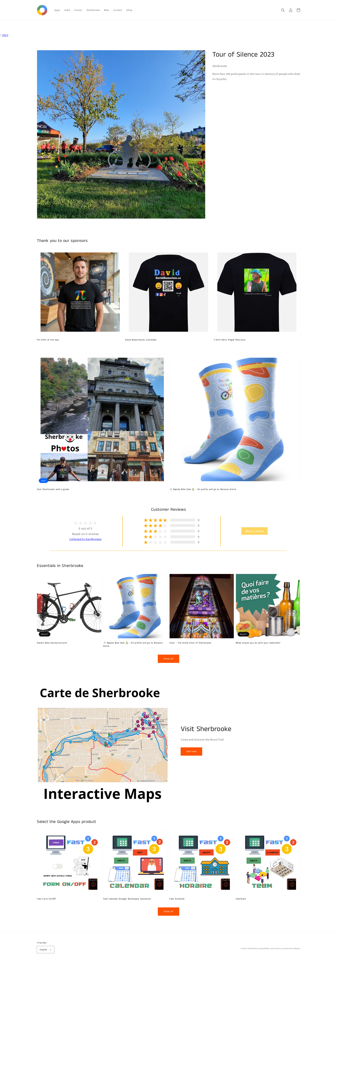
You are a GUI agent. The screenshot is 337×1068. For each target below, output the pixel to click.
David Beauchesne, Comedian (141, 340)
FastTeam (241, 899)
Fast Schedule (177, 899)
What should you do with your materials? (258, 643)
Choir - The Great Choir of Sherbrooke (190, 643)
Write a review (254, 531)
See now (191, 751)
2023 (5, 35)
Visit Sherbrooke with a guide (53, 489)
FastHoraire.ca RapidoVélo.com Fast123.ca (265, 948)
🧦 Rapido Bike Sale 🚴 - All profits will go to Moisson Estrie (202, 489)
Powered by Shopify (291, 948)
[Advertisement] (105, 1015)
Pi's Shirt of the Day (48, 340)
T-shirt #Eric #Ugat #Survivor (230, 340)
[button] (283, 10)
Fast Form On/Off (46, 899)
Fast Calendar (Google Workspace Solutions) (127, 899)
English (43, 949)
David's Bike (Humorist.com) (52, 643)
